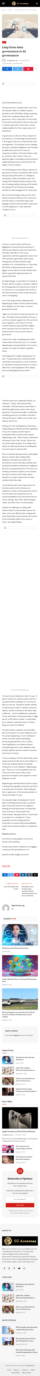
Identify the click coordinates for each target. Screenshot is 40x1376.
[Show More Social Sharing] (36, 69)
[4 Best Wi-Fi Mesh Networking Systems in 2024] (8, 1070)
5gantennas (30, 1365)
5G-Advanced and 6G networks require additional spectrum (24, 1159)
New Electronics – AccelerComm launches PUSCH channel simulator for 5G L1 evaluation (29, 891)
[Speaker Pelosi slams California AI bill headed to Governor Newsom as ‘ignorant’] (8, 1091)
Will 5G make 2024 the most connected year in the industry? (26, 1329)
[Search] (37, 3)
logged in (17, 1035)
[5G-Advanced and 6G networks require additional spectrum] (8, 1159)
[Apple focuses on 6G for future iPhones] (20, 1117)
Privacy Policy (19, 1213)
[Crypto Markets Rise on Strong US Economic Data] (20, 965)
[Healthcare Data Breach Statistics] (20, 934)
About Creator (26, 1373)
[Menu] (3, 3)
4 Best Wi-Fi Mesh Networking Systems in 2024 (25, 1070)
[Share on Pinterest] (28, 69)
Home (9, 1370)
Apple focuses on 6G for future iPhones (18, 1131)
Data (4, 42)
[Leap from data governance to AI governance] (20, 26)
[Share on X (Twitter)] (18, 69)
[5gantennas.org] (20, 3)
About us (16, 1370)
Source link (6, 866)
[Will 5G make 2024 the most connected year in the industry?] (8, 1330)
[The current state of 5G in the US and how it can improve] (8, 1341)
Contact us (25, 1370)
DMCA (33, 1370)
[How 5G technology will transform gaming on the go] (8, 1352)
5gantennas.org (12, 60)
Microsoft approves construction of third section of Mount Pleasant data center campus (18, 1014)
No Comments (8, 63)
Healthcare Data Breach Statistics (15, 948)
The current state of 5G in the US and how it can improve (26, 1341)
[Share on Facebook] (7, 69)
